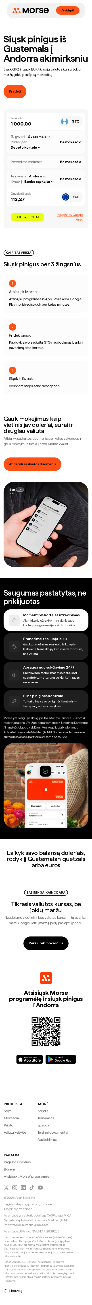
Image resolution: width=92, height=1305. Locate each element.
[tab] (46, 620)
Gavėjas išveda (21, 193)
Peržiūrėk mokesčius (46, 943)
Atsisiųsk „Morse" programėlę (26, 1176)
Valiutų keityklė (15, 1132)
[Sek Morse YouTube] (40, 1187)
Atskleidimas (47, 1139)
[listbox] (28, 147)
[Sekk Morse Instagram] (14, 1187)
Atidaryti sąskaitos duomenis (32, 464)
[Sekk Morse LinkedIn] (23, 1187)
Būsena (9, 1169)
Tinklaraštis (46, 1118)
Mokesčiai (11, 1118)
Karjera (43, 1111)
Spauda (43, 1125)
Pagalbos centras (17, 1162)
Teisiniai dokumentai (53, 1132)
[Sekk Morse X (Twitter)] (6, 1187)
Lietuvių (15, 1291)
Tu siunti (16, 118)
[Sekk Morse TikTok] (31, 1187)
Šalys (7, 1111)
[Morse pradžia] (31, 10)
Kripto (8, 1125)
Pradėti (15, 91)
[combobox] (71, 121)
